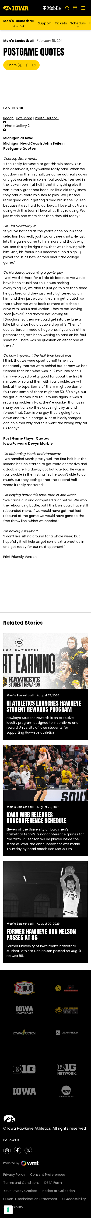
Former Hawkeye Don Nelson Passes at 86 (41, 934)
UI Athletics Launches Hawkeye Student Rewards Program (44, 706)
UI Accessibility (74, 1199)
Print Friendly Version (20, 556)
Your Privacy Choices (20, 1190)
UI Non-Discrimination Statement (30, 1199)
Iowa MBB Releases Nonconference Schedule (36, 817)
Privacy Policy (14, 1174)
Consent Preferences (47, 1174)
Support (45, 23)
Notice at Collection (58, 1190)
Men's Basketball (18, 40)
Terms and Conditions (21, 1182)
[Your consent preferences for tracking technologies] (8, 1209)
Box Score (24, 118)
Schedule (78, 23)
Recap (8, 118)
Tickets (61, 23)
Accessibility (13, 1207)
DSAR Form (53, 1182)
